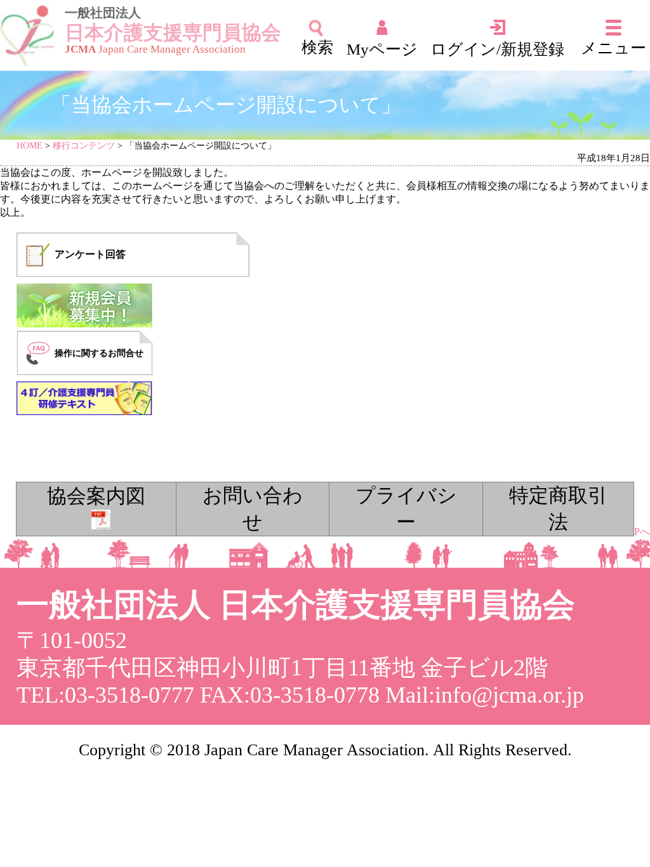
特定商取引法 (558, 509)
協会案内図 (96, 496)
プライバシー (406, 509)
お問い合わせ (252, 509)
